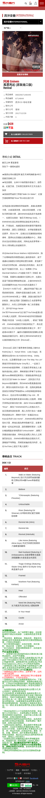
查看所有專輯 (22, 74)
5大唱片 (8, 3)
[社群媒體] (33, 778)
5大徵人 (34, 770)
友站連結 (27, 773)
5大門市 (10, 770)
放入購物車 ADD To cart (20, 141)
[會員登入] (36, 3)
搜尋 (25, 3)
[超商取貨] (17, 778)
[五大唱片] (22, 765)
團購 (17, 770)
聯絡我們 (25, 770)
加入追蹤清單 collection (22, 134)
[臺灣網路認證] (27, 781)
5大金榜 (18, 773)
